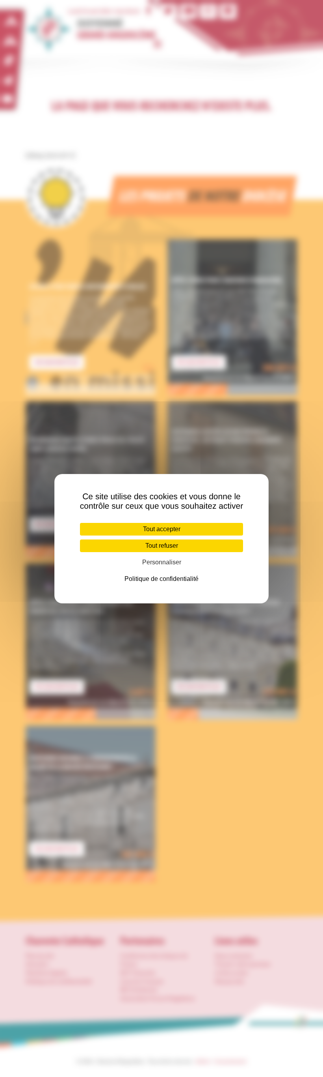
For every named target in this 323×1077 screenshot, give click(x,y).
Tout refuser (161, 545)
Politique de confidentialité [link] (161, 578)
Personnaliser (161, 562)
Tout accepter (161, 529)
